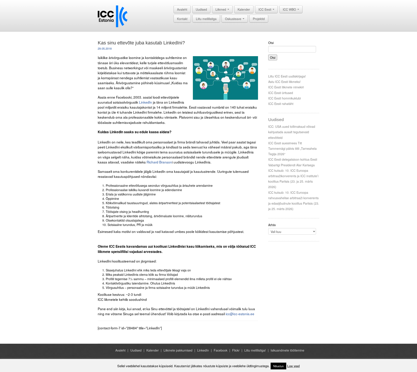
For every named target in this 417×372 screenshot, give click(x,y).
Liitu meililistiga (206, 19)
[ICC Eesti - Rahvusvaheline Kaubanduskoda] (112, 16)
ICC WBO (290, 9)
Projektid (259, 19)
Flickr (236, 350)
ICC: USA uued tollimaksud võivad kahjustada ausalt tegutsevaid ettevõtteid (291, 132)
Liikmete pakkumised (178, 350)
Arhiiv (272, 225)
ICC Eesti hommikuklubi (284, 98)
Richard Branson (159, 162)
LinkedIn (145, 102)
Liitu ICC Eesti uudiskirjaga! (287, 76)
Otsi (271, 42)
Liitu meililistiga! (255, 350)
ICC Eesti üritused (280, 93)
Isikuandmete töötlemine (287, 350)
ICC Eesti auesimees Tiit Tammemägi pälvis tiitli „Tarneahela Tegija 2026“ (292, 148)
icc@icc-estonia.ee (240, 313)
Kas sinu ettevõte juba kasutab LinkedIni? (141, 42)
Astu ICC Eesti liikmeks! (284, 81)
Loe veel (293, 366)
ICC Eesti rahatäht (280, 103)
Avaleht (182, 9)
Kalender (244, 9)
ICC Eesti (265, 9)
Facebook (220, 350)
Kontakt (182, 19)
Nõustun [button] (278, 366)
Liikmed (221, 9)
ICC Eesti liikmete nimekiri (286, 87)
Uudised (201, 9)
